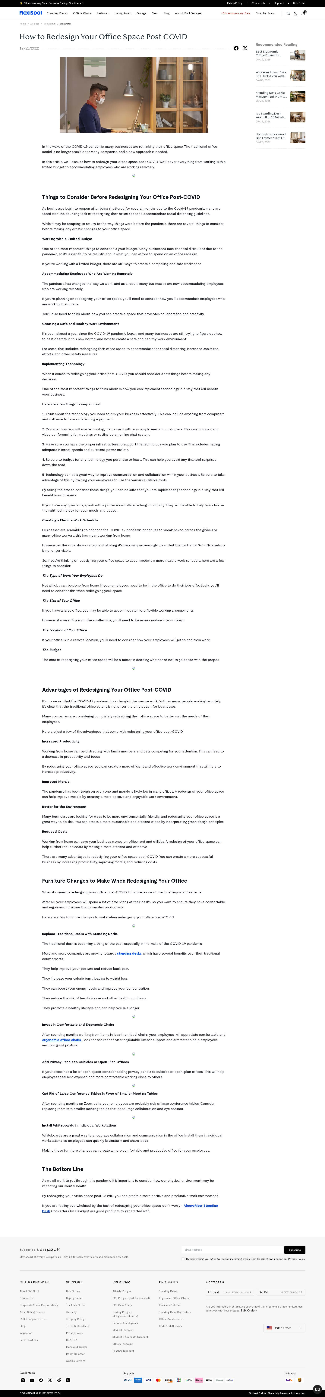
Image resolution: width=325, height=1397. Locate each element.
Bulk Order (299, 3)
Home (23, 23)
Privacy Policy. (296, 1258)
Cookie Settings (75, 1360)
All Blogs (34, 23)
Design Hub (49, 23)
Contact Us (258, 3)
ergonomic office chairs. (62, 1040)
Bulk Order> (249, 1310)
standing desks (129, 953)
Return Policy (234, 3)
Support (279, 3)
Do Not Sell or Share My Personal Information (277, 1393)
